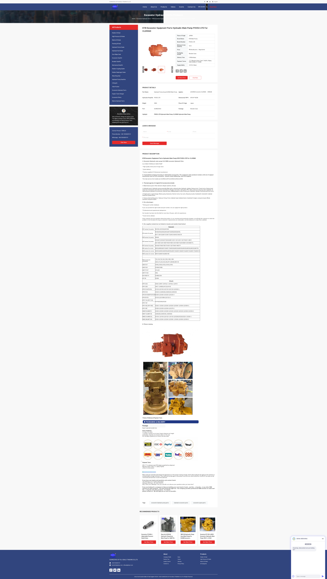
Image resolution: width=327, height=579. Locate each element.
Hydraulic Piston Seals (118, 47)
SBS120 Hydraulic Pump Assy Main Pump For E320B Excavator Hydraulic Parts (187, 536)
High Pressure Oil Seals (118, 36)
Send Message (154, 143)
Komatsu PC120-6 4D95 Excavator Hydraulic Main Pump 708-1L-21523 (207, 536)
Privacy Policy (181, 563)
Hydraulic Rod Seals (117, 50)
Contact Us (166, 563)
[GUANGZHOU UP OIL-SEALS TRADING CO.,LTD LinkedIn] (210, 1)
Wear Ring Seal (116, 76)
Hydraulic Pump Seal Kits (119, 79)
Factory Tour (166, 559)
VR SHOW (201, 7)
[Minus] (323, 539)
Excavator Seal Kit (117, 58)
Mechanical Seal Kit (117, 65)
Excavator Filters (116, 97)
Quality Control (167, 561)
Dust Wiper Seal (116, 54)
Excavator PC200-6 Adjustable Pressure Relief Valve (147, 536)
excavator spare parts (199, 502)
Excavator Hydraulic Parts (144, 18)
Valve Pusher (115, 86)
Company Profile (167, 557)
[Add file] (293, 576)
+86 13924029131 (126, 134)
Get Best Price (182, 77)
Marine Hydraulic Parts (118, 101)
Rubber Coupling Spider (118, 68)
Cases (179, 559)
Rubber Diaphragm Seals (119, 72)
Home (133, 18)
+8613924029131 (123, 137)
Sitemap (179, 561)
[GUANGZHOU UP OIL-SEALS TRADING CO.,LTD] (114, 7)
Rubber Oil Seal (116, 33)
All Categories (203, 563)
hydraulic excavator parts (181, 502)
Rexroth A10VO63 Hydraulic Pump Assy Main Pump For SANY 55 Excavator (167, 536)
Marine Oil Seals (116, 40)
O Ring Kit (114, 83)
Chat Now (124, 142)
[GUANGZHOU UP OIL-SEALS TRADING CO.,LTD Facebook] (204, 1)
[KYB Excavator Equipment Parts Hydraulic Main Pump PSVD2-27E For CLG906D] (157, 49)
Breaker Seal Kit (116, 61)
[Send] (322, 576)
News (179, 557)
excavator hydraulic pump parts (160, 502)
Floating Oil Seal (116, 43)
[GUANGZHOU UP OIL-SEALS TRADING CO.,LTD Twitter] (207, 1)
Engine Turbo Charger (118, 93)
